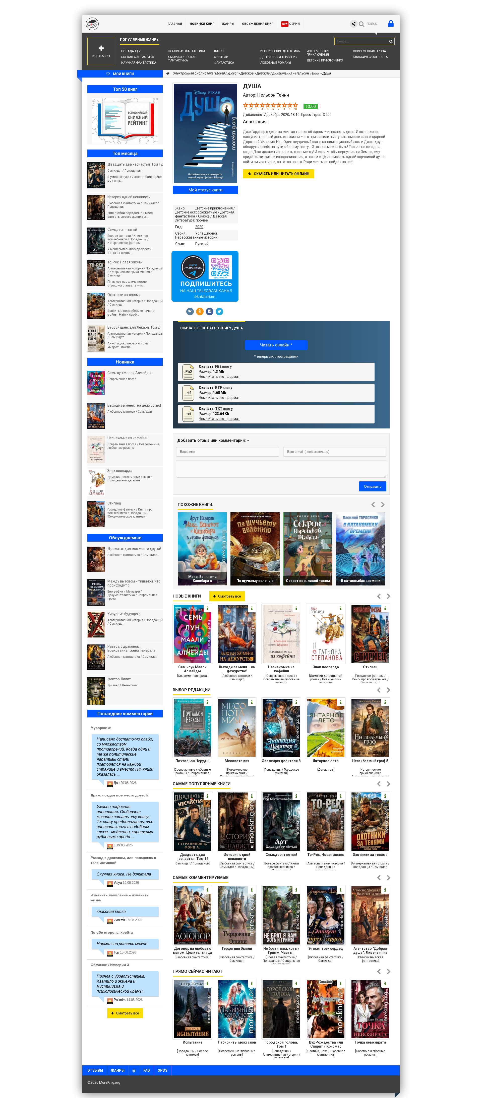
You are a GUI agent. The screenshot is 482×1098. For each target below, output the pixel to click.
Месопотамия (237, 761)
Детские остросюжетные (196, 212)
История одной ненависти (237, 857)
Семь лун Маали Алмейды (192, 669)
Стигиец (370, 667)
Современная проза (369, 51)
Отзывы (95, 1070)
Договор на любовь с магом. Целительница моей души (192, 950)
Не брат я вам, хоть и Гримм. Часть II (281, 950)
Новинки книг (202, 24)
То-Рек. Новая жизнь (325, 855)
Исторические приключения (318, 52)
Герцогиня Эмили (237, 948)
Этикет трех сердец (326, 948)
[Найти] (391, 41)
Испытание (192, 1042)
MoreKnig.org (120, 24)
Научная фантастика (138, 62)
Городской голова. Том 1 (281, 1044)
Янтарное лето (326, 761)
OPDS (162, 1070)
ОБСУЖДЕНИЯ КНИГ (257, 24)
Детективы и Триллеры (278, 57)
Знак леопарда (326, 667)
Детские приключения (325, 60)
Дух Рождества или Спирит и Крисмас (326, 1044)
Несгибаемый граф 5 (370, 761)
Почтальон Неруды (192, 761)
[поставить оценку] (248, 106)
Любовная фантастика (186, 51)
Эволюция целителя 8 (281, 761)
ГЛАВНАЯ (175, 24)
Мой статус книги (205, 189)
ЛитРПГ (219, 51)
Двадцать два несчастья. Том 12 (192, 857)
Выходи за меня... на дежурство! (237, 669)
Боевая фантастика (137, 57)
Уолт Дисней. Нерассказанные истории (196, 235)
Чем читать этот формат (219, 377)
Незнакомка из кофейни (281, 669)
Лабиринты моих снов (237, 1042)
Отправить (372, 486)
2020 (199, 227)
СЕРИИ (291, 24)
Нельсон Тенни (307, 73)
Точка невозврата (370, 1042)
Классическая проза (370, 57)
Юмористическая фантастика (182, 58)
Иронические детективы (280, 51)
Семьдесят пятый (281, 855)
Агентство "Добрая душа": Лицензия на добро (370, 950)
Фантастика (224, 62)
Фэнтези (221, 57)
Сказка (204, 216)
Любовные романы (275, 62)
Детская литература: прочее (201, 218)
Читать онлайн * (276, 345)
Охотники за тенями (370, 855)
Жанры (228, 24)
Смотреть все (229, 596)
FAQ (146, 1070)
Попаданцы (130, 51)
